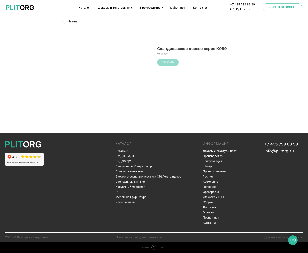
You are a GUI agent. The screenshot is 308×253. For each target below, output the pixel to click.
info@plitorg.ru (279, 150)
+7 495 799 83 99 (281, 143)
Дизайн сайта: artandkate (283, 237)
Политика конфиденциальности (139, 237)
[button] (282, 7)
